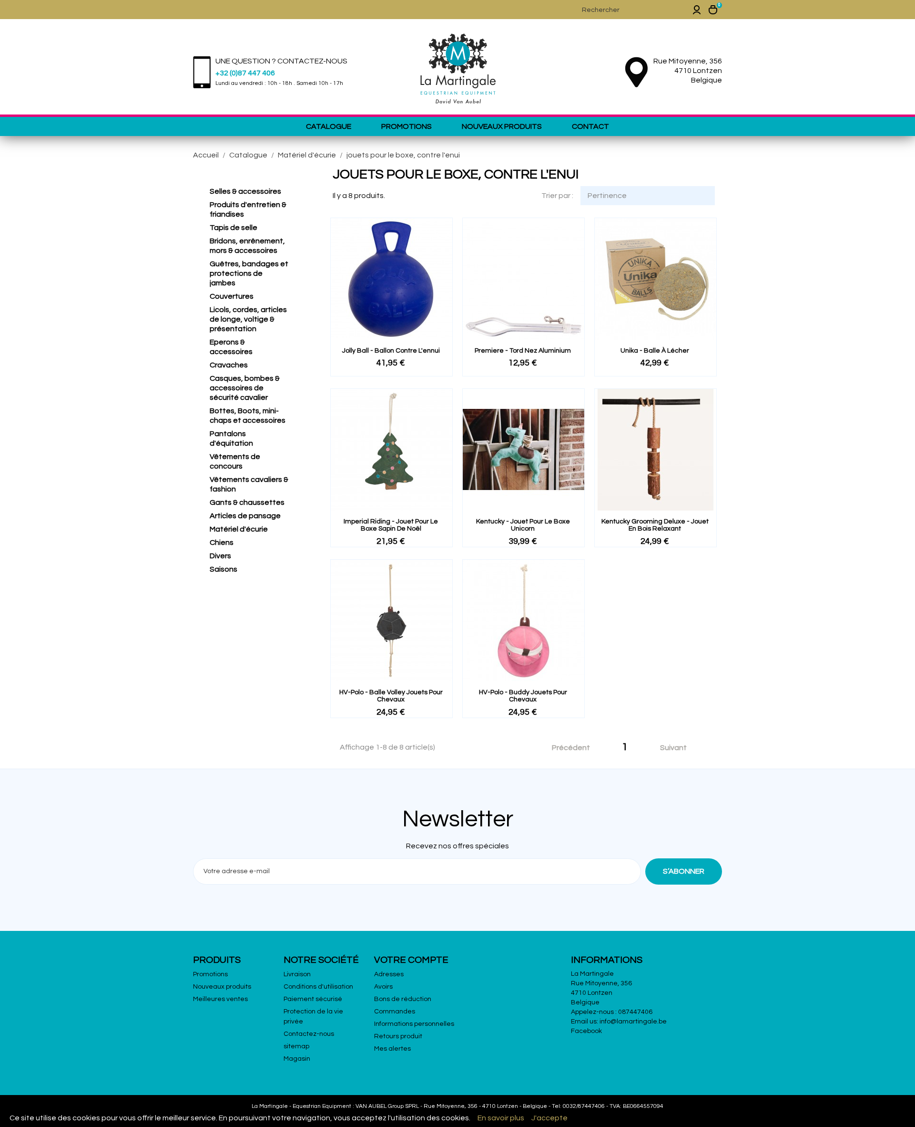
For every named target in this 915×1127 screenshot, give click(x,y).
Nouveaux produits (502, 126)
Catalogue (328, 126)
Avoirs (383, 986)
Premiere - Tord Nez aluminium (523, 350)
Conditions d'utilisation (318, 986)
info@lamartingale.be (633, 1021)
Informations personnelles (414, 1024)
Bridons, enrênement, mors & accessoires (247, 245)
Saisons (223, 569)
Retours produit (398, 1036)
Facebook (586, 1031)
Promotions (406, 126)
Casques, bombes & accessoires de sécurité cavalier (245, 388)
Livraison (297, 974)
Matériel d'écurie (239, 529)
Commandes (394, 1011)
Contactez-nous (309, 1034)
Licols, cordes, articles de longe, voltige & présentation (248, 319)
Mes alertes (392, 1048)
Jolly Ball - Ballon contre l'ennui (391, 350)
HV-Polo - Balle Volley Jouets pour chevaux (391, 696)
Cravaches (229, 365)
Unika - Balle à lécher (654, 350)
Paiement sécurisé (313, 999)
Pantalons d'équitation (231, 438)
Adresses (389, 974)
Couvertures (232, 296)
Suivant (678, 748)
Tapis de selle (233, 227)
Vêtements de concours (235, 461)
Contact (590, 126)
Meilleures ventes (220, 999)
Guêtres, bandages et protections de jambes (249, 273)
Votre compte (411, 960)
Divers (220, 556)
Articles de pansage (245, 516)
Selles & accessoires (245, 191)
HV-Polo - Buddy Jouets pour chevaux (523, 696)
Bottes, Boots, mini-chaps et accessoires (247, 415)
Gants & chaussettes (247, 502)
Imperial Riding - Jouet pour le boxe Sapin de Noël (391, 525)
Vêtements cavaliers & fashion (249, 484)
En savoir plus (501, 1118)
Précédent (565, 748)
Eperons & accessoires (231, 346)
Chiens (222, 542)
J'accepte (549, 1118)
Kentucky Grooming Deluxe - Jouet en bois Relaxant (655, 525)
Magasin (297, 1058)
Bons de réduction (402, 999)
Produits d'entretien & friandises (248, 209)
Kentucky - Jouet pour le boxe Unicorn (523, 525)
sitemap (296, 1046)
